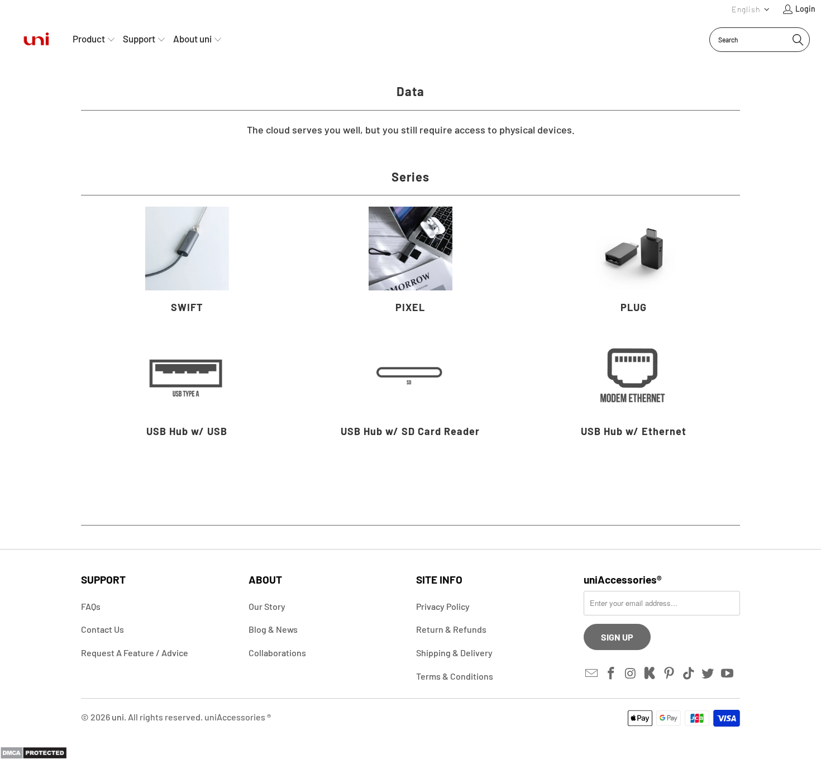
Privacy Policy (443, 606)
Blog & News (273, 629)
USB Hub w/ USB (187, 386)
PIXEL (410, 262)
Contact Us (102, 629)
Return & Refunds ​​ (452, 629)
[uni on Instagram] (630, 673)
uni (118, 717)
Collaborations (277, 652)
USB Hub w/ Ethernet (634, 386)
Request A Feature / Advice (134, 652)
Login (805, 8)
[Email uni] (592, 673)
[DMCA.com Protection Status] (33, 755)
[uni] (36, 39)
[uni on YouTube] (727, 673)
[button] (751, 9)
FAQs (91, 606)
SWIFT (187, 262)
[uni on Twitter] (708, 673)
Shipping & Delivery (454, 652)
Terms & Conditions (454, 676)
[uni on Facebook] (611, 673)
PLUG (634, 262)
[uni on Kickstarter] (650, 673)
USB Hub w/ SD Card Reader (410, 386)
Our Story (267, 606)
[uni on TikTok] (688, 673)
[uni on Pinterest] (669, 673)
